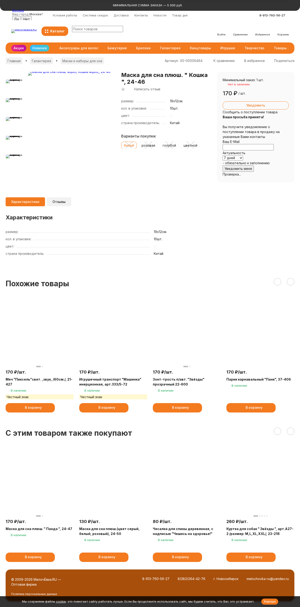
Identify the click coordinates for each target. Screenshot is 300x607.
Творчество (254, 48)
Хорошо (270, 601)
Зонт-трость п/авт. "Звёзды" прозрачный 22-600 (178, 381)
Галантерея (170, 48)
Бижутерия (117, 48)
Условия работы (64, 15)
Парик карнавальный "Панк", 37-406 (258, 379)
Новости (160, 15)
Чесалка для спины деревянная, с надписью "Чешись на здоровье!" (183, 531)
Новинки (39, 48)
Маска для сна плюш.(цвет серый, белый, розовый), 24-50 (109, 531)
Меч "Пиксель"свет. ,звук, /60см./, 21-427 (39, 381)
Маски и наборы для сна (82, 61)
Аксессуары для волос (78, 48)
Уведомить (255, 105)
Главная (14, 61)
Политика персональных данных (34, 594)
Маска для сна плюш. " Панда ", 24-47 (39, 529)
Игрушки (227, 48)
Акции (19, 48)
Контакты (141, 15)
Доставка (121, 15)
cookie (61, 601)
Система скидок (95, 15)
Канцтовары (200, 48)
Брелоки (143, 48)
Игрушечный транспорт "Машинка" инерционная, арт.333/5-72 (110, 381)
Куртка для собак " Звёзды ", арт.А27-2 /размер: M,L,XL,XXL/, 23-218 (259, 531)
